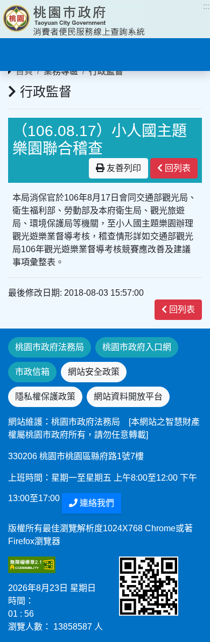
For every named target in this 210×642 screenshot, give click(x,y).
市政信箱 (32, 371)
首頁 (24, 71)
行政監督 (106, 71)
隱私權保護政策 (45, 396)
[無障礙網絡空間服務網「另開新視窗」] (31, 564)
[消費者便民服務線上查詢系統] (73, 19)
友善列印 (122, 168)
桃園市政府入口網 (136, 347)
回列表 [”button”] (177, 168)
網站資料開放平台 (128, 396)
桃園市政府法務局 (49, 347)
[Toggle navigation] (24, 53)
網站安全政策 (94, 371)
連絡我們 (96, 503)
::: (206, 6)
